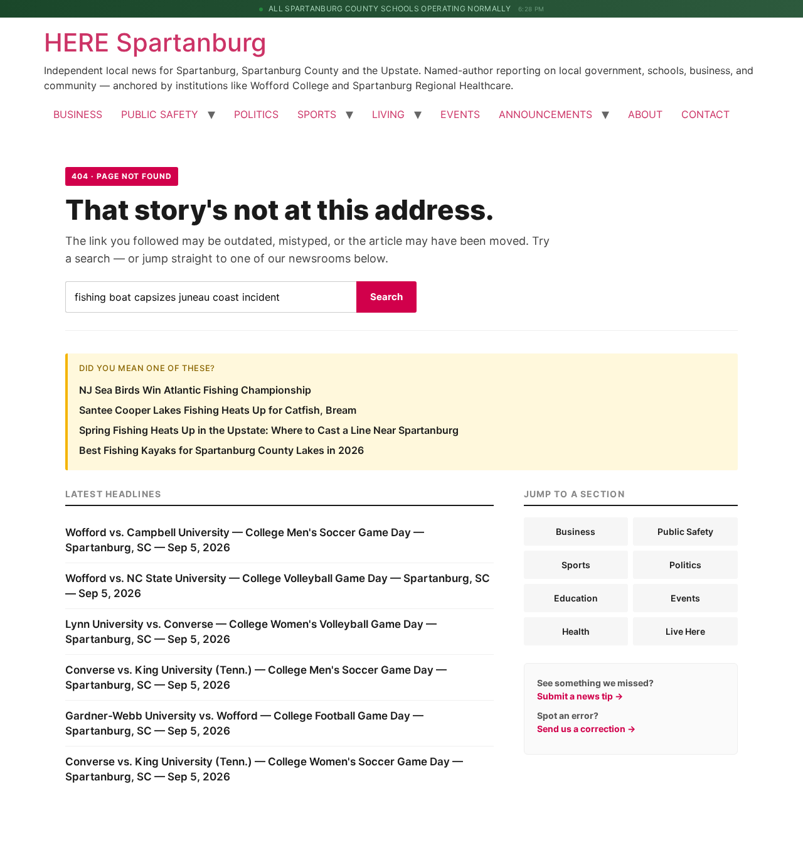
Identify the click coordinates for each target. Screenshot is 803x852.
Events (685, 598)
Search (386, 297)
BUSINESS (77, 114)
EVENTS (460, 114)
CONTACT (705, 114)
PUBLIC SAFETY (159, 114)
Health (576, 631)
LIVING (388, 114)
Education (576, 598)
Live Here (685, 631)
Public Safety (685, 531)
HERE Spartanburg (155, 42)
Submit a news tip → (580, 696)
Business (575, 531)
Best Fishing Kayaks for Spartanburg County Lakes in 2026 (221, 450)
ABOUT (645, 114)
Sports (575, 564)
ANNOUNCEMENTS (545, 114)
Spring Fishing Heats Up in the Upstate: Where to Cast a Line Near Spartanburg (269, 430)
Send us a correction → (586, 728)
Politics (685, 564)
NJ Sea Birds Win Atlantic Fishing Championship (195, 390)
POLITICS (256, 114)
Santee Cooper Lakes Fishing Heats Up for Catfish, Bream (217, 410)
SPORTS (316, 114)
